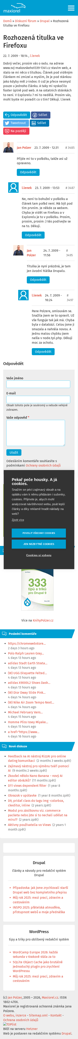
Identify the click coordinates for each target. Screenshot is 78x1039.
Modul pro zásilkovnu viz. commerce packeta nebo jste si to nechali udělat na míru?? (37, 815)
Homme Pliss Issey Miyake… (28, 722)
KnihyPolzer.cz (43, 620)
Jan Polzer (24, 148)
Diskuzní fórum (25, 21)
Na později (18, 131)
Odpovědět (19, 115)
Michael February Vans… (25, 712)
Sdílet (42, 115)
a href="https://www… (23, 732)
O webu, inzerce (14, 1015)
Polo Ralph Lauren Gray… (26, 653)
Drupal (45, 21)
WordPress (39, 931)
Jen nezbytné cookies (38, 544)
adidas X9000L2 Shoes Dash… (29, 683)
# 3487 (70, 188)
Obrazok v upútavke (22, 795)
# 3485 (70, 148)
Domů (7, 21)
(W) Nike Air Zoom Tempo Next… (31, 702)
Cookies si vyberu (38, 555)
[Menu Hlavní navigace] (71, 8)
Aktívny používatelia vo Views (29, 825)
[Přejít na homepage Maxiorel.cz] (14, 7)
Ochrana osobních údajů (20, 1020)
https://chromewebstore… (27, 643)
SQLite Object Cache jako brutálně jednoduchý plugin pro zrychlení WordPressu (38, 966)
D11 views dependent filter (27, 786)
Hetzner (32, 1029)
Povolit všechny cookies (39, 533)
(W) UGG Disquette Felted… (27, 673)
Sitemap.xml (38, 1015)
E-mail (11, 393)
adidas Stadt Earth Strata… (27, 663)
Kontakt (56, 1015)
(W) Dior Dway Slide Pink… (27, 692)
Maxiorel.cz (50, 997)
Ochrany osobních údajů (43, 465)
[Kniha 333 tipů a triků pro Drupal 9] (37, 588)
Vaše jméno (14, 378)
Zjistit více (18, 519)
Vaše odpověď (16, 417)
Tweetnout (18, 123)
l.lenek (35, 56)
